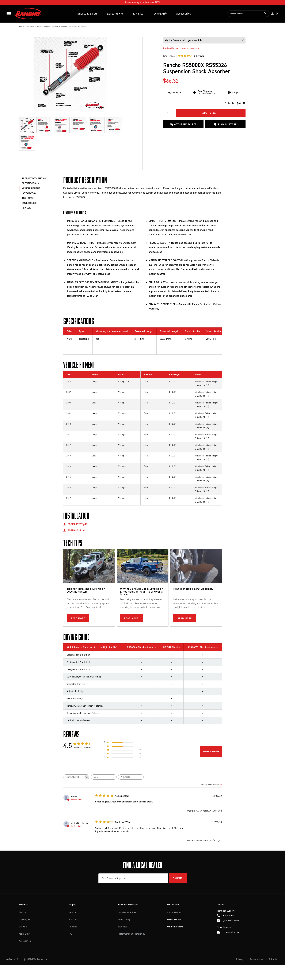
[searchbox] (73, 777)
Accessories (183, 13)
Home (21, 26)
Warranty (73, 919)
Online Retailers (175, 926)
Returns (72, 912)
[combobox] (248, 14)
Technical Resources (128, 904)
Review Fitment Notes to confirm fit (181, 48)
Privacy (239, 959)
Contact (220, 904)
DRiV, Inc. (274, 959)
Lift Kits (138, 13)
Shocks (22, 912)
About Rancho (174, 912)
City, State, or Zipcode (114, 878)
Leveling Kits (115, 13)
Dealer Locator (174, 919)
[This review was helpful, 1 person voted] (214, 840)
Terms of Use (256, 959)
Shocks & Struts (87, 13)
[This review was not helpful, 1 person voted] (219, 840)
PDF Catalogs (124, 919)
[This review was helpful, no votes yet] (214, 810)
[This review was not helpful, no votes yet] (219, 810)
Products (30, 26)
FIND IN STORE (227, 124)
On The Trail (173, 904)
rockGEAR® (160, 13)
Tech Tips (122, 926)
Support (72, 904)
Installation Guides (127, 912)
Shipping (72, 926)
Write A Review (211, 751)
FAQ (70, 933)
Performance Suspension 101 (132, 933)
